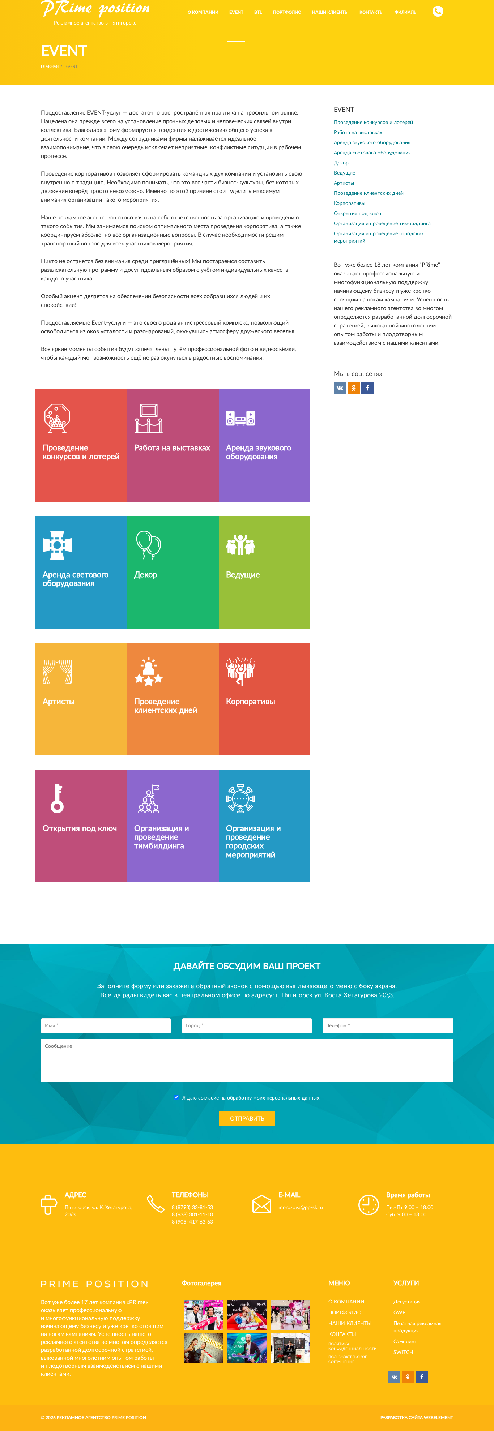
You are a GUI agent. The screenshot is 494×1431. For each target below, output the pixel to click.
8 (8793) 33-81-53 (192, 1190)
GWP (399, 1295)
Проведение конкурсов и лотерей (362, 122)
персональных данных (293, 1080)
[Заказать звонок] (438, 11)
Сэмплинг (405, 1324)
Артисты (333, 183)
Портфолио (344, 1295)
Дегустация (407, 1284)
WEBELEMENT (438, 1400)
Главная (50, 67)
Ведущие (333, 173)
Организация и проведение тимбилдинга (371, 223)
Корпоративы (338, 203)
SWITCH (403, 1335)
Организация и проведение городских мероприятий (384, 233)
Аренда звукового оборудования (361, 142)
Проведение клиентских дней (358, 193)
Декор (330, 163)
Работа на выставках (347, 132)
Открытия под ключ (346, 213)
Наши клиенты (350, 1306)
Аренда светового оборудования (361, 152)
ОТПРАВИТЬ (247, 1101)
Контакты (342, 1317)
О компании (346, 1284)
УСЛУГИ (406, 1266)
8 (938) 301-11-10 (192, 1197)
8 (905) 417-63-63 (192, 1204)
